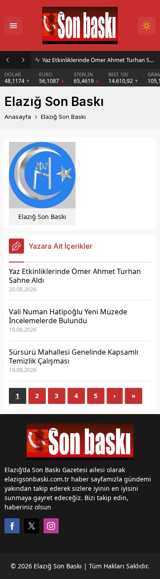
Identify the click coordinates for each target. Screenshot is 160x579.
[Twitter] (31, 525)
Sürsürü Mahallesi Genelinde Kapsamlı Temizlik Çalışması (73, 356)
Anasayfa (17, 116)
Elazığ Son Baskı (42, 216)
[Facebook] (12, 525)
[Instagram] (51, 525)
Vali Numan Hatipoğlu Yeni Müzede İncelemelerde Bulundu (68, 316)
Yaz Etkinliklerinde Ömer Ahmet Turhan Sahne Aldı (99, 60)
